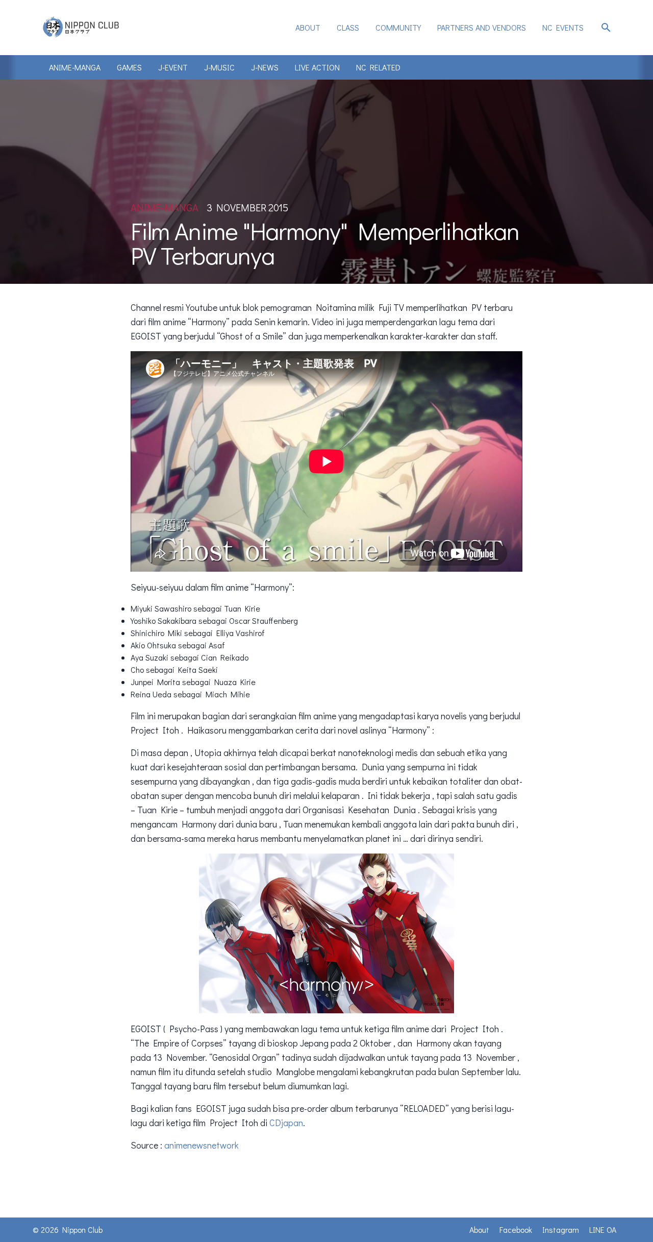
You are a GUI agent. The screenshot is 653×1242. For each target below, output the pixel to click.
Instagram (560, 1229)
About (307, 27)
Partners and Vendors (481, 27)
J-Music (219, 67)
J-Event (173, 67)
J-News (265, 67)
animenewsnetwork (201, 1145)
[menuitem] (308, 27)
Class (348, 27)
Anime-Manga (75, 67)
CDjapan (286, 1122)
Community (398, 27)
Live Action (317, 67)
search (606, 27)
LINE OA (602, 1229)
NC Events (563, 27)
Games (129, 67)
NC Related (378, 67)
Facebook (515, 1229)
